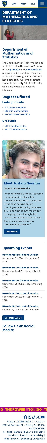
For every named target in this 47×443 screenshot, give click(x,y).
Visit (14, 4)
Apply (23, 4)
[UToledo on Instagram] (29, 417)
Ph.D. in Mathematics (16, 129)
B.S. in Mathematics (15, 107)
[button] (42, 4)
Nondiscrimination (18, 435)
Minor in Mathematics (16, 111)
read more (12, 231)
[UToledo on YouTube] (43, 417)
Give (33, 4)
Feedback (25, 438)
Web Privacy (11, 438)
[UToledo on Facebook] (25, 417)
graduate (14, 69)
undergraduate (33, 69)
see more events (13, 317)
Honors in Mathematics (17, 114)
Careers (18, 431)
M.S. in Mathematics (15, 126)
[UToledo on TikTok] (33, 417)
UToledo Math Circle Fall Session (20, 254)
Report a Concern (33, 431)
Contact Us (38, 438)
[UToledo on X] (38, 417)
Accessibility (36, 435)
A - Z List (7, 431)
